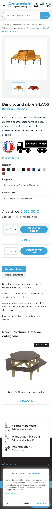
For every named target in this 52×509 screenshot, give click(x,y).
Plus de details (12, 157)
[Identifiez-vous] (36, 5)
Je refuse (10, 503)
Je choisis (26, 503)
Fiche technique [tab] (14, 274)
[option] (18, 89)
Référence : (9, 108)
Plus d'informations (12, 494)
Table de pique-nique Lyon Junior (26, 392)
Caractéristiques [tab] (14, 269)
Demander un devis (34, 250)
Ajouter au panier (34, 229)
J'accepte (42, 503)
